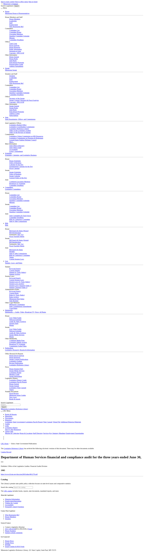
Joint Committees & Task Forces (20, 216)
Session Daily (13, 323)
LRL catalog (8, 491)
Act (22, 235)
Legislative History (11, 428)
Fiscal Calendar (14, 168)
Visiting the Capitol (11, 503)
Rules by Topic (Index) (17, 295)
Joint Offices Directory (16, 146)
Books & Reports (11, 414)
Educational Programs (16, 62)
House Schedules (15, 161)
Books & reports (14, 399)
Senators (12, 76)
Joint (6, 117)
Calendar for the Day (16, 165)
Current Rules (14, 293)
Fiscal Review (14, 393)
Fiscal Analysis (14, 45)
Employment (13, 25)
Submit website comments (13, 533)
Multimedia (9, 310)
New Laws (13, 397)
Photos (11, 325)
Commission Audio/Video (18, 346)
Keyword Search (15, 269)
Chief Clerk (13, 44)
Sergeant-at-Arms (15, 51)
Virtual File (56, 422)
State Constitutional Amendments (20, 306)
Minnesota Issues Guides (17, 395)
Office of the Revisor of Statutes (20, 132)
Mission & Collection (12, 433)
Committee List (14, 30)
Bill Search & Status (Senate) (19, 240)
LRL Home (5, 444)
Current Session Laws (16, 259)
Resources (17, 429)
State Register (13, 301)
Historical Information (12, 499)
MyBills (12, 252)
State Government (19, 422)
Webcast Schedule (15, 320)
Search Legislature (7, 6)
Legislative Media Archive (18, 342)
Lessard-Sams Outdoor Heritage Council (22, 140)
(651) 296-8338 (10, 529)
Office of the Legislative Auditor (20, 131)
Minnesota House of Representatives (17, 13)
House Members (14, 19)
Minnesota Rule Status (16, 299)
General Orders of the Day (18, 178)
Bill (18, 235)
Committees (9, 187)
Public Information (15, 49)
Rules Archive (14, 297)
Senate (7, 68)
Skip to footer (33, 2)
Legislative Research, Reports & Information (20, 350)
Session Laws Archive (16, 284)
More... (11, 142)
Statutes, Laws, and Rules (13, 263)
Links (7, 426)
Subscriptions (13, 115)
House (7, 11)
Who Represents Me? (16, 27)
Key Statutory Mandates (57, 433)
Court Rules (13, 308)
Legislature (8, 422)
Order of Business (15, 163)
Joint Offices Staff (15, 148)
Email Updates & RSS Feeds (14, 546)
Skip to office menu (21, 2)
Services (46, 433)
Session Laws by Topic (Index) (19, 282)
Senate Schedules (15, 172)
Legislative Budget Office (17, 125)
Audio (19, 318)
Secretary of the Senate (17, 98)
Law (6, 261)
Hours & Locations (26, 433)
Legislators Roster (15, 373)
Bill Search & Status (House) (19, 231)
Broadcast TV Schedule (17, 183)
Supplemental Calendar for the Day (21, 166)
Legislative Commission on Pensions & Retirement (26, 138)
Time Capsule (47, 422)
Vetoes (11, 257)
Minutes (12, 38)
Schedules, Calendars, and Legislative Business (21, 155)
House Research (14, 47)
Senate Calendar (14, 176)
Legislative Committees (13, 189)
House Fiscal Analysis (16, 356)
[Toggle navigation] (2, 8)
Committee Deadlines (16, 40)
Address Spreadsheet (16, 66)
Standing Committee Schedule (19, 36)
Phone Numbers (10, 531)
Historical (8, 420)
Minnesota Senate (11, 70)
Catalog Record (6, 452)
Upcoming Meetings (16, 34)
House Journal (14, 57)
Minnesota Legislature (10, 4)
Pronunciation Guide (16, 64)
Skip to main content (8, 2)
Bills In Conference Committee (19, 219)
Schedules (8, 153)
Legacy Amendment (16, 151)
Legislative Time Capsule (17, 388)
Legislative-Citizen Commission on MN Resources (26, 136)
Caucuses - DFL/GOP (16, 53)
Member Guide (14, 374)
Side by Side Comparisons (18, 221)
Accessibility (13, 149)
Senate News (9, 543)
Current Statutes (14, 270)
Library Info (9, 431)
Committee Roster (15, 32)
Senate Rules (13, 108)
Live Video (13, 318)
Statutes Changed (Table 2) (18, 287)
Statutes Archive (14, 274)
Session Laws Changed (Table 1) (20, 286)
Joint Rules (13, 61)
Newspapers (9, 418)
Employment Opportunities (75, 433)
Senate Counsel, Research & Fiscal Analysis (24, 100)
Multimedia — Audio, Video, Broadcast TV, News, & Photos (25, 312)
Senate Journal (14, 106)
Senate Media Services (16, 335)
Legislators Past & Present (18, 382)
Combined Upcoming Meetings (19, 182)
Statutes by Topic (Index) (17, 272)
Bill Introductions (15, 233)
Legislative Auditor (15, 361)
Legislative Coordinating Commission (21, 127)
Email (30, 529)
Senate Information (15, 376)
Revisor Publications (16, 363)
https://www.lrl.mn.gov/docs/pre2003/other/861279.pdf (19, 474)
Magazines (8, 416)
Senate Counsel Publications (18, 359)
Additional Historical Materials (71, 422)
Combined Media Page (17, 340)
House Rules (13, 59)
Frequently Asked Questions (14, 507)
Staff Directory (38, 433)
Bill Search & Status (16, 250)
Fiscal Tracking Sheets (16, 236)
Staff (10, 23)
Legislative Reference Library (19, 129)
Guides (7, 424)
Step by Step (9, 429)
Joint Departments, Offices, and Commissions (20, 119)
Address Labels (14, 113)
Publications (9, 348)
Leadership (13, 21)
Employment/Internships (13, 501)
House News (9, 541)
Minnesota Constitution (17, 304)
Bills (6, 223)
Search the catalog (7, 487)
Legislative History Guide (17, 380)
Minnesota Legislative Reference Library (14, 409)
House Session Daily (16, 369)
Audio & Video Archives (17, 321)
